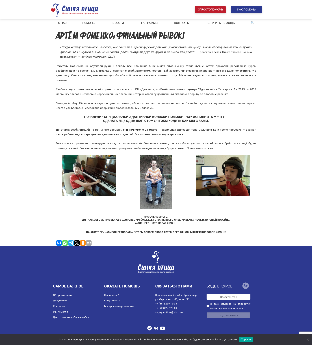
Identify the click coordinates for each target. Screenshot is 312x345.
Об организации (62, 295)
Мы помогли (60, 311)
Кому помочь (112, 300)
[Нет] (307, 339)
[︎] (252, 23)
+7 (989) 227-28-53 (166, 307)
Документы (60, 300)
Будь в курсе (219, 286)
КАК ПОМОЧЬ (246, 9)
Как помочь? (112, 295)
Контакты (59, 306)
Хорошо (246, 339)
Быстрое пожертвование (119, 306)
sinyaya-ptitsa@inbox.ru (169, 312)
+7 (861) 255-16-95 (166, 303)
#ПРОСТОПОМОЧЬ (210, 9)
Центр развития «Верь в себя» (71, 317)
